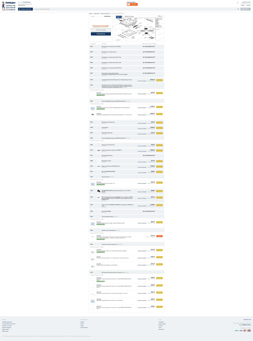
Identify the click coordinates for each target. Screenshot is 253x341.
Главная (91, 13)
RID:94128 (99, 182)
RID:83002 (99, 263)
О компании (161, 321)
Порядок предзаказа (6, 327)
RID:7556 (99, 256)
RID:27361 (99, 221)
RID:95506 (99, 113)
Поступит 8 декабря (142, 80)
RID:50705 (99, 92)
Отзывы (242, 5)
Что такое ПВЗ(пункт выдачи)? (8, 323)
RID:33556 (99, 292)
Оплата (82, 323)
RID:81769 (99, 284)
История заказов (84, 327)
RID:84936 (99, 249)
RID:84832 (99, 235)
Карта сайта (161, 329)
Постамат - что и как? (7, 325)
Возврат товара (5, 329)
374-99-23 (246, 2)
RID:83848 (99, 277)
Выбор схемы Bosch (105, 13)
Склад (160, 327)
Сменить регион (21, 5)
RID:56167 (99, 106)
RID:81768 (99, 306)
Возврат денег (5, 331)
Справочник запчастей (7, 321)
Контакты (248, 5)
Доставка (82, 321)
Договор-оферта (162, 323)
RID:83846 (99, 299)
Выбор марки (97, 13)
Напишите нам (247, 319)
